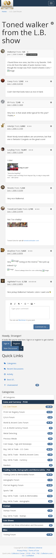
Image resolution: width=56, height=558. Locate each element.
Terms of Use (34, 550)
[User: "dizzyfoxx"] (3, 250)
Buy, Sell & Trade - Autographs (27, 501)
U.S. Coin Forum (32, 54)
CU (23, 556)
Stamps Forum (27, 510)
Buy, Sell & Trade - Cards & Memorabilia (27, 496)
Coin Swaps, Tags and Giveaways (27, 444)
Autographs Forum (27, 480)
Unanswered (22, 385)
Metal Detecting (27, 433)
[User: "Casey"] (3, 81)
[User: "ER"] (3, 102)
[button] (52, 23)
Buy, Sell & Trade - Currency (27, 460)
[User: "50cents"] (3, 187)
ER (8, 102)
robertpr (10, 126)
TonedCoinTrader (14, 209)
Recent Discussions (15, 369)
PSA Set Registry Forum (27, 485)
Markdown (22, 320)
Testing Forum (27, 534)
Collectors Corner (18, 553)
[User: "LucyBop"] (3, 149)
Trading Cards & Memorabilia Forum (27, 474)
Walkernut (11, 52)
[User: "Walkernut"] (3, 51)
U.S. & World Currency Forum (27, 428)
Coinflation (30, 556)
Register (16, 343)
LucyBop (11, 150)
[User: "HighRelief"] (3, 281)
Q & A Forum (27, 417)
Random (27, 465)
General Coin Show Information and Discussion (27, 525)
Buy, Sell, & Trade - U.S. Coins (27, 449)
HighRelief (11, 281)
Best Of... (11, 379)
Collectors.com (46, 553)
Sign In (6, 343)
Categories (11, 363)
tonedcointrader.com (31, 240)
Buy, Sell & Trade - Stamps (27, 516)
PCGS (28, 553)
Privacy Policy (22, 550)
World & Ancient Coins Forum (27, 422)
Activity (10, 374)
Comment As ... (41, 327)
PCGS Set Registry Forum (27, 412)
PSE (38, 553)
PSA (33, 553)
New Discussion (10, 348)
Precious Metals (27, 438)
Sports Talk (27, 490)
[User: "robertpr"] (3, 125)
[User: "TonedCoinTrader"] (3, 208)
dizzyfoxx (11, 251)
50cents (10, 188)
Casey (9, 81)
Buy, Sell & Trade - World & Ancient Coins (27, 454)
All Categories (9, 397)
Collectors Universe (34, 548)
